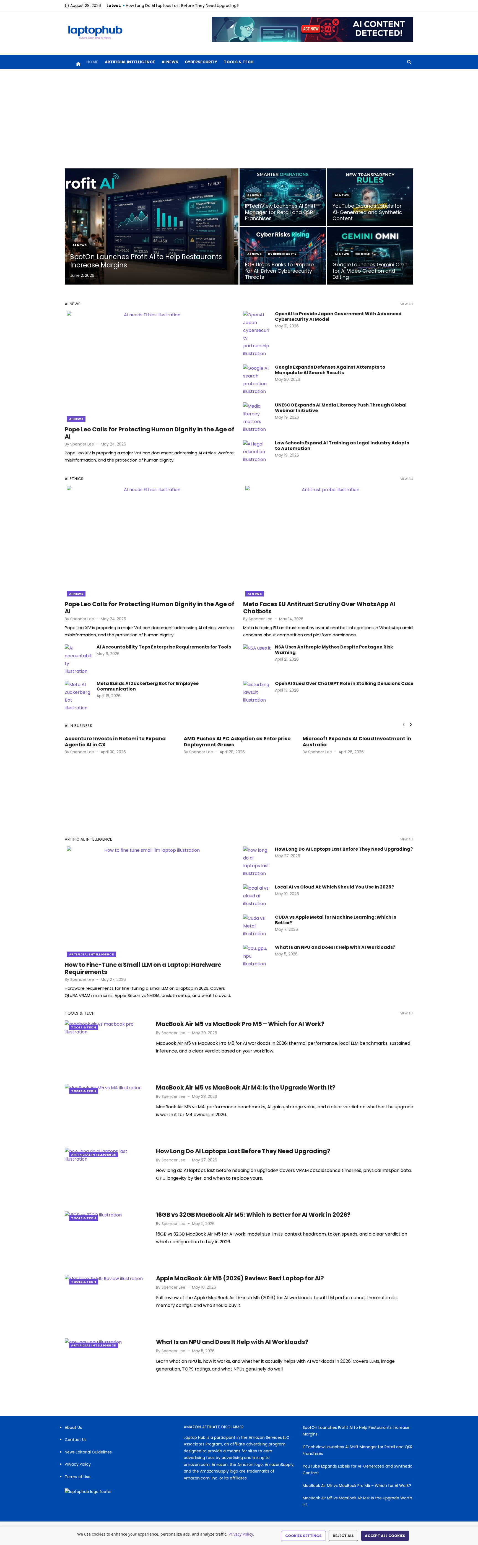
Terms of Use (77, 1476)
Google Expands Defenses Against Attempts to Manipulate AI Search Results (330, 370)
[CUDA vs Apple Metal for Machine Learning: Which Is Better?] (257, 926)
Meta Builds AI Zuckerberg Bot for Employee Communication (148, 686)
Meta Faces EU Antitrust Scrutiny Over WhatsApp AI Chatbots (319, 607)
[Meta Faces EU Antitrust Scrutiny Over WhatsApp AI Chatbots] (328, 541)
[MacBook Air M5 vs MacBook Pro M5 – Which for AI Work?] (106, 1048)
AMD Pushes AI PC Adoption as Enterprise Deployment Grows (237, 741)
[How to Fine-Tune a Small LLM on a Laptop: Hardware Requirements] (150, 901)
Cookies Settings (303, 1535)
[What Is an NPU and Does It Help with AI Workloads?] (257, 956)
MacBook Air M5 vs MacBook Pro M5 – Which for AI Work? (240, 1024)
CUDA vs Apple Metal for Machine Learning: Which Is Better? (335, 920)
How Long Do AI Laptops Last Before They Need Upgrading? (344, 849)
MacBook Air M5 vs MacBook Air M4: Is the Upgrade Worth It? (245, 1087)
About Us (73, 1427)
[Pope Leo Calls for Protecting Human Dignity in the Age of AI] (150, 366)
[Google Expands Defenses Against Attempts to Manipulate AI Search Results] (257, 379)
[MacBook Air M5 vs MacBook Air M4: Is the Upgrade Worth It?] (106, 1111)
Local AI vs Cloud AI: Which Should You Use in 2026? (334, 887)
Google (362, 254)
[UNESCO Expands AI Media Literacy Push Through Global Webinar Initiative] (257, 417)
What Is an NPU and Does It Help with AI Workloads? (335, 947)
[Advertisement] (239, 118)
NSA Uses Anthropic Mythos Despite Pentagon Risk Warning (334, 650)
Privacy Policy (78, 1464)
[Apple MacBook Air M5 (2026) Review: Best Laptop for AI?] (106, 1302)
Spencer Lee (82, 444)
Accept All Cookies (385, 1535)
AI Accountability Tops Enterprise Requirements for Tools (164, 647)
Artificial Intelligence (130, 62)
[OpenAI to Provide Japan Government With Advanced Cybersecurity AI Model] (257, 334)
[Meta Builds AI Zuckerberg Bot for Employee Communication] (78, 696)
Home (92, 62)
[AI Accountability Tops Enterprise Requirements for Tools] (78, 659)
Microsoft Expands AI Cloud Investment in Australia (357, 741)
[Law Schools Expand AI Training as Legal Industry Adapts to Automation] (257, 451)
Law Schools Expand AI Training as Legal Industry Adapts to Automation (342, 446)
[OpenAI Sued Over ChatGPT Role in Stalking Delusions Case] (257, 692)
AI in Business (78, 725)
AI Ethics (74, 478)
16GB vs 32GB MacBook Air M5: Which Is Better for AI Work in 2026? (253, 1215)
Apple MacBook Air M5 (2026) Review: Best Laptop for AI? (240, 1278)
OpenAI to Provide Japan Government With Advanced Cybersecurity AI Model (338, 316)
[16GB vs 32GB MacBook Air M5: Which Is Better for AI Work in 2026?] (106, 1239)
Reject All (343, 1535)
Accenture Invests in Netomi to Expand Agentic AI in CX (115, 741)
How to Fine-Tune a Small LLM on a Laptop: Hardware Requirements (191, 5)
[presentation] (403, 724)
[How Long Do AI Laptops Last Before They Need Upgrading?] (257, 861)
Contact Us (76, 1439)
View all (406, 304)
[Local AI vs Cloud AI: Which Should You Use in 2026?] (257, 896)
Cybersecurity (201, 62)
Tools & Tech (238, 62)
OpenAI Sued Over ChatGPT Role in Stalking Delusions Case (344, 683)
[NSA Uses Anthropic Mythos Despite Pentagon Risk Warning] (257, 653)
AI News (170, 62)
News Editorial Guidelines (88, 1452)
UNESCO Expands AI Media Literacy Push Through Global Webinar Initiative (341, 408)
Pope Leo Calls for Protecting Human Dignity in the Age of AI (149, 433)
